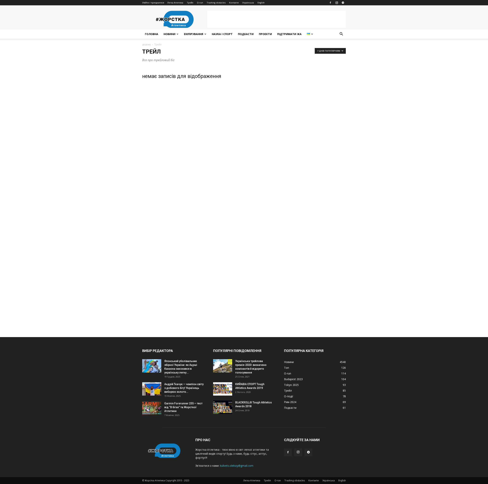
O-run (200, 2)
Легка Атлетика (175, 2)
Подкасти (246, 34)
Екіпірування (193, 34)
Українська (248, 2)
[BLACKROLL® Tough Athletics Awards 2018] (222, 407)
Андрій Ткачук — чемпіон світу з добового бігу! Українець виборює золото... (184, 388)
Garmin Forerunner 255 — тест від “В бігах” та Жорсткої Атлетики (183, 407)
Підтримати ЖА (289, 34)
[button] (341, 34)
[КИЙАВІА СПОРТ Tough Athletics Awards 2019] (222, 389)
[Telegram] (343, 2)
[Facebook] (330, 2)
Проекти (265, 34)
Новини (169, 34)
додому (146, 44)
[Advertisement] (276, 19)
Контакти (234, 2)
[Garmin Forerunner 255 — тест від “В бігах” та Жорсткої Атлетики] (151, 408)
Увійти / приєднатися (153, 2)
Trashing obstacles (216, 2)
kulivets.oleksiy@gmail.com (236, 465)
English (261, 2)
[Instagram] (337, 2)
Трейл (190, 2)
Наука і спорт (222, 34)
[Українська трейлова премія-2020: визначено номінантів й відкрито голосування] (222, 366)
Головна (151, 34)
